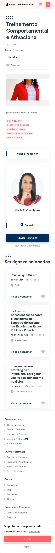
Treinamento (12, 45)
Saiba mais (34, 531)
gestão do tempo (16, 129)
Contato (11, 499)
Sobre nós (12, 485)
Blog (9, 489)
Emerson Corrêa (19, 386)
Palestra (11, 517)
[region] (27, 537)
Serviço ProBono (16, 438)
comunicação (14, 121)
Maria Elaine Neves (27, 210)
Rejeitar (27, 546)
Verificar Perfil (14, 443)
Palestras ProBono (17, 512)
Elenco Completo (16, 429)
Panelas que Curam (24, 275)
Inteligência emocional (19, 133)
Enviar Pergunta (27, 238)
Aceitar (27, 539)
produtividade (14, 138)
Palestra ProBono (16, 466)
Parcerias (12, 494)
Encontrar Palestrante (19, 461)
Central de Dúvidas (17, 434)
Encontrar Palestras (17, 457)
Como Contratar (16, 471)
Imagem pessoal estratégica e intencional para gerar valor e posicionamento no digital (27, 374)
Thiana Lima (17, 280)
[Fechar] (52, 524)
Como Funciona (15, 424)
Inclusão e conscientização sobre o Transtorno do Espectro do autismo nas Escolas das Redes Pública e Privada (27, 320)
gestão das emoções (18, 125)
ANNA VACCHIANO (19, 335)
